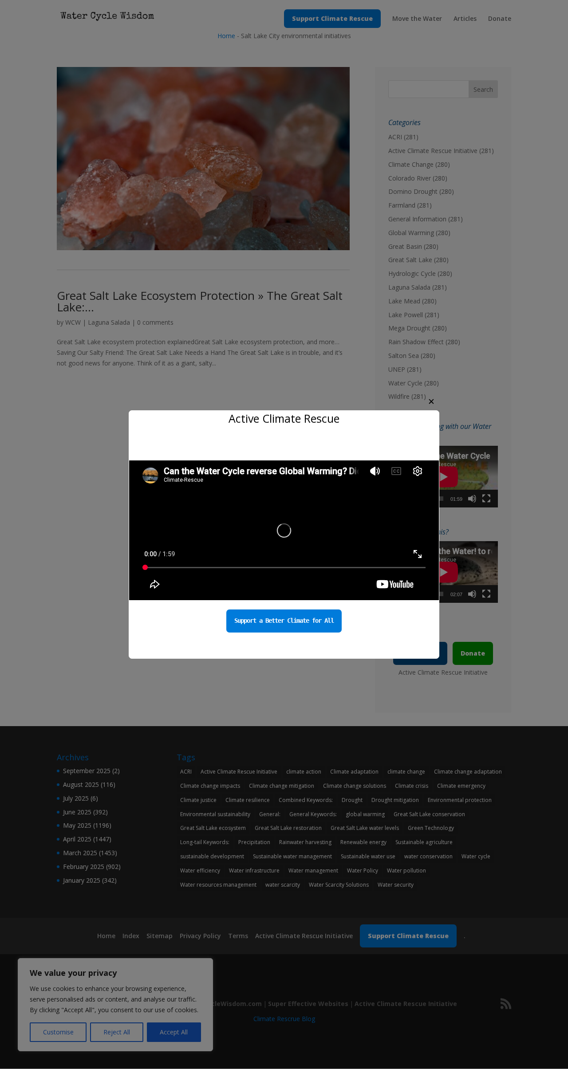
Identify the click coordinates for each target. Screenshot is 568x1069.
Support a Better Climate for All (284, 620)
